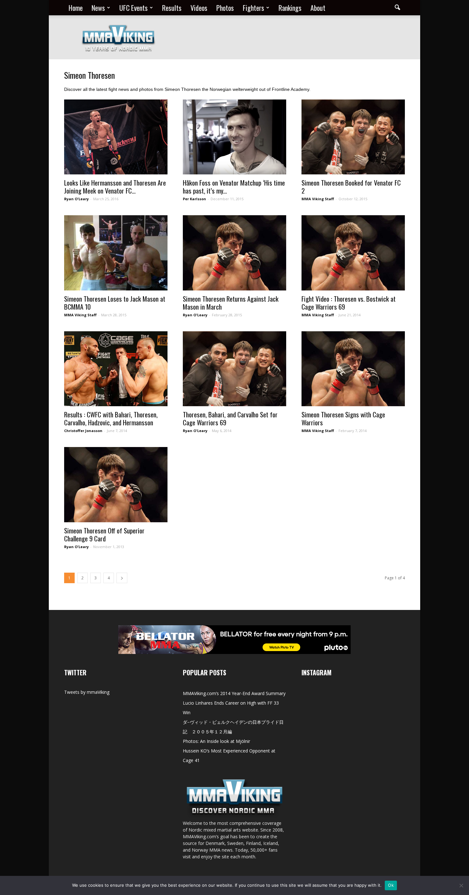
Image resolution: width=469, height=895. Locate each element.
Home (76, 8)
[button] (397, 7)
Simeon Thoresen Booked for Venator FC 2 (351, 186)
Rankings (290, 8)
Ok (391, 885)
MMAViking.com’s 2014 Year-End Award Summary (234, 693)
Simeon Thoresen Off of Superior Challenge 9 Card (104, 534)
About (317, 8)
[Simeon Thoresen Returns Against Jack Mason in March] (234, 252)
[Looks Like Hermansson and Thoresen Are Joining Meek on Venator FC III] (116, 136)
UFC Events (133, 8)
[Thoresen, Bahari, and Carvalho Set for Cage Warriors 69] (234, 368)
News (98, 8)
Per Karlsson (194, 198)
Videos (198, 8)
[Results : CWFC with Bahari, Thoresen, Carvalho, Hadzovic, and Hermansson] (116, 368)
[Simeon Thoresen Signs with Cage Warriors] (353, 368)
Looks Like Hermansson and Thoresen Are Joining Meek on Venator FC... (115, 186)
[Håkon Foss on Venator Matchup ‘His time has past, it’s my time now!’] (234, 136)
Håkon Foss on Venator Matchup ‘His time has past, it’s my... (234, 186)
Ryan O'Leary (76, 198)
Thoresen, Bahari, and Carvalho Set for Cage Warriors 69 (230, 418)
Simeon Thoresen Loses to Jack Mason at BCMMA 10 (114, 303)
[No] (461, 885)
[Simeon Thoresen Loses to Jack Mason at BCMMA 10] (116, 252)
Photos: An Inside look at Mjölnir (216, 741)
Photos (225, 8)
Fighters (253, 8)
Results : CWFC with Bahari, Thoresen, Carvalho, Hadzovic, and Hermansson (111, 418)
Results (172, 8)
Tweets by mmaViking (86, 692)
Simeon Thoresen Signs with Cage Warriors (343, 418)
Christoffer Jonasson (83, 430)
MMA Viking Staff (318, 198)
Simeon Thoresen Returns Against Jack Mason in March (231, 303)
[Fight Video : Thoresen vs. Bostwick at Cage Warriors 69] (353, 252)
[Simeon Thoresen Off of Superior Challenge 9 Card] (116, 484)
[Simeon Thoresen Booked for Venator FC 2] (353, 136)
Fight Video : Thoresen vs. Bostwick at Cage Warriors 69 (349, 303)
